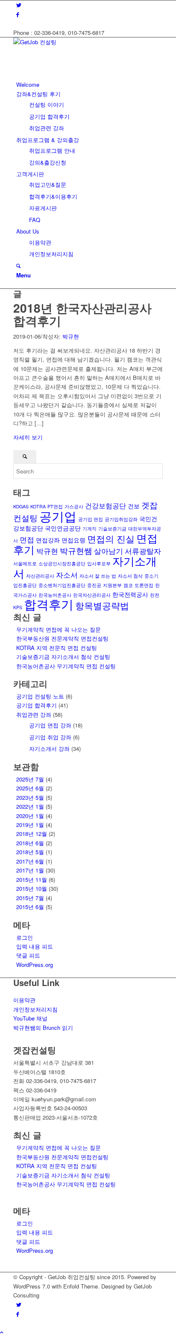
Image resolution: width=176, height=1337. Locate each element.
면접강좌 (48, 540)
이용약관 (24, 1000)
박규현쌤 (76, 550)
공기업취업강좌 (121, 519)
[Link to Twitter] (18, 5)
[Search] (18, 266)
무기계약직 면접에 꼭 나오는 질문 (58, 629)
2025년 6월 (30, 788)
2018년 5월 (30, 852)
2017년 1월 (30, 870)
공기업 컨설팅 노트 (40, 696)
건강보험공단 (105, 505)
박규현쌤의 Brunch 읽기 (43, 1027)
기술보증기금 (112, 528)
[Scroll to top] (1, 1332)
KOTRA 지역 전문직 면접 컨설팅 (56, 648)
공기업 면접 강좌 (50, 725)
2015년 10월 (31, 888)
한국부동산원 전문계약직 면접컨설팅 (62, 638)
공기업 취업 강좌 (50, 737)
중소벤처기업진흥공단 (61, 585)
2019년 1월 (30, 825)
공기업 (57, 516)
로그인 (24, 937)
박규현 (70, 336)
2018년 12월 (31, 834)
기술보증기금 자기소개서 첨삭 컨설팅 (63, 657)
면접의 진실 (111, 538)
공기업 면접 (90, 519)
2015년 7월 (30, 898)
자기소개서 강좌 (49, 748)
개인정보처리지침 (35, 1009)
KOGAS (21, 506)
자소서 (67, 574)
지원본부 (112, 585)
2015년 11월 (31, 879)
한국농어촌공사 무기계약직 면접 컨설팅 (66, 666)
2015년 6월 (30, 907)
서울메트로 (25, 563)
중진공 (94, 585)
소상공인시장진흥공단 (61, 563)
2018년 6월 (30, 843)
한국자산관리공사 (92, 595)
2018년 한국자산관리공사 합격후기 (82, 314)
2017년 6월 (30, 861)
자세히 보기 (28, 437)
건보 (134, 506)
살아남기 (108, 550)
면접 (27, 539)
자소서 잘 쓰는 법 (97, 576)
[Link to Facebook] (17, 14)
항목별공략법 (102, 605)
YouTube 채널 (30, 1018)
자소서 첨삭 (130, 576)
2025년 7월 (30, 779)
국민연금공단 (63, 528)
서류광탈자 (143, 550)
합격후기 (48, 604)
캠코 (128, 585)
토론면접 (144, 585)
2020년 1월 (30, 816)
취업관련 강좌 (33, 714)
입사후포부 (99, 563)
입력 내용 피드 (34, 946)
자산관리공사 (40, 576)
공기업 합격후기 (36, 705)
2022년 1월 (30, 806)
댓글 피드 (28, 955)
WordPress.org (34, 965)
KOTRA (38, 506)
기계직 (89, 528)
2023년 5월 (30, 797)
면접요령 (73, 540)
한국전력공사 (130, 594)
